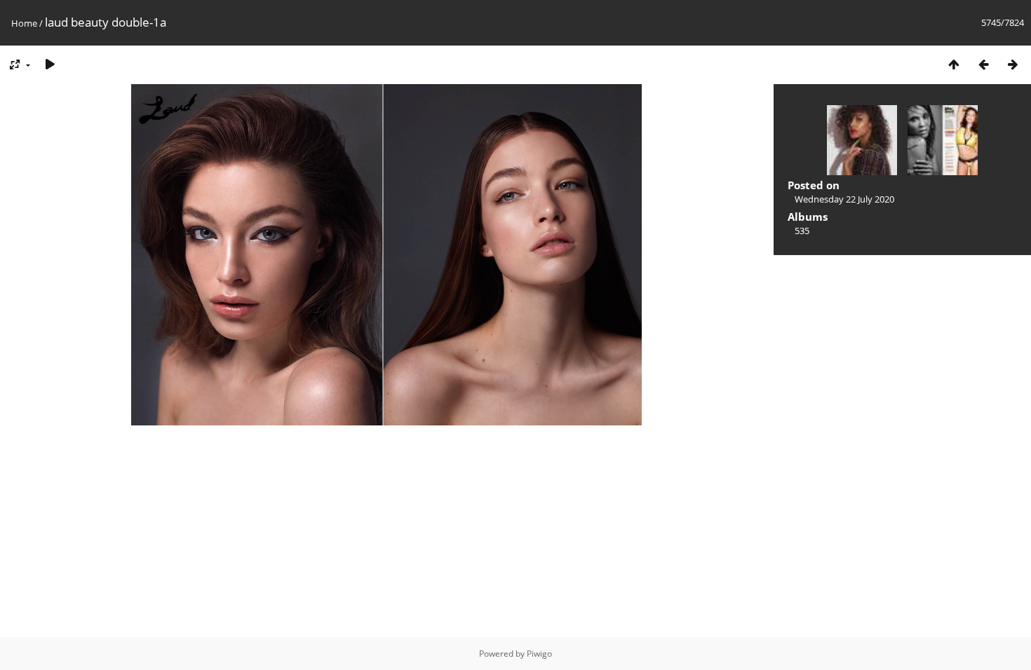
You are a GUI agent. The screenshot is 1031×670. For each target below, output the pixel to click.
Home (24, 23)
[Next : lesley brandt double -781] (1012, 64)
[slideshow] (50, 64)
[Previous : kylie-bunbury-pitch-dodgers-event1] (983, 64)
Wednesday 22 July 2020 (844, 199)
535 (802, 230)
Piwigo (539, 653)
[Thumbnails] (954, 64)
